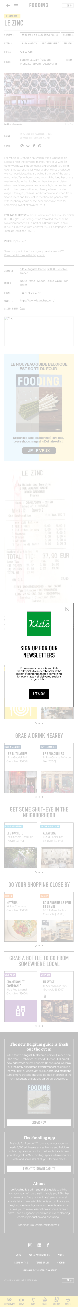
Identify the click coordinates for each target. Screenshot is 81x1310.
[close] (67, 609)
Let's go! (39, 694)
